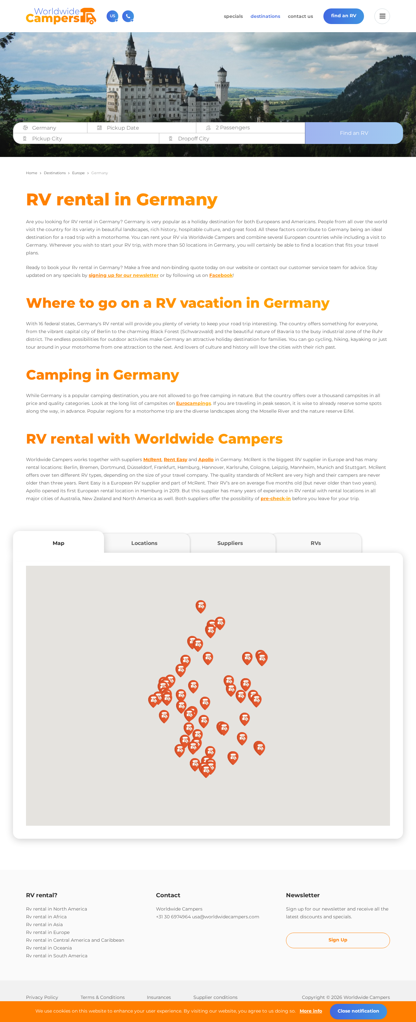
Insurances (159, 997)
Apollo (206, 459)
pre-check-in (276, 498)
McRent (152, 459)
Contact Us (300, 16)
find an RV (343, 16)
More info (311, 1011)
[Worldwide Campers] (61, 16)
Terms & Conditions (103, 997)
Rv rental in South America (56, 956)
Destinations (265, 16)
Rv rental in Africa (46, 917)
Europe (78, 173)
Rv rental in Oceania (49, 948)
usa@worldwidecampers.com (225, 917)
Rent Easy (175, 459)
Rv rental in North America (56, 909)
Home (31, 173)
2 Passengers (233, 127)
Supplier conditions (215, 997)
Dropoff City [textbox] (193, 139)
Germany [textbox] (44, 128)
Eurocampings (193, 403)
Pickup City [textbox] (47, 139)
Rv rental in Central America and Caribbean (75, 940)
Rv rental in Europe (48, 932)
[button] (208, 658)
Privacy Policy (42, 997)
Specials (233, 16)
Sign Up (338, 940)
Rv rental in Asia (44, 924)
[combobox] (57, 128)
